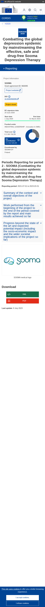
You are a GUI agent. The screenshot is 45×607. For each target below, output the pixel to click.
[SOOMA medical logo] (22, 260)
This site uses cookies (11, 589)
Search (35, 9)
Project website (12, 91)
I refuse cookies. (22, 603)
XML (24, 294)
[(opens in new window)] (10, 9)
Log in (24, 9)
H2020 (7, 24)
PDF (24, 301)
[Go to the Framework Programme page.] (22, 33)
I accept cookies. (22, 597)
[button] (29, 9)
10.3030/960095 (11, 99)
